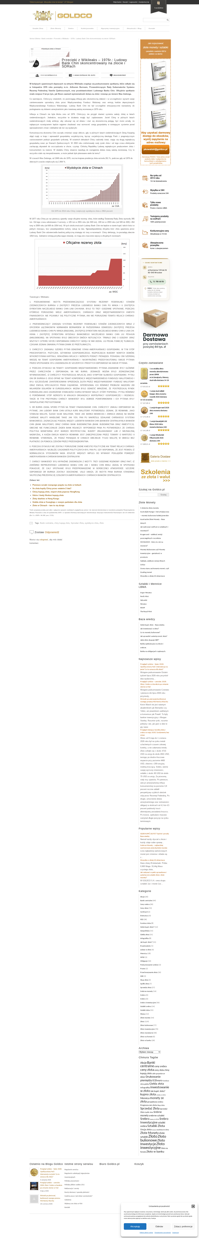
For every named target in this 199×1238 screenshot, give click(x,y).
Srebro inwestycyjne (148, 1003)
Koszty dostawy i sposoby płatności (77, 1192)
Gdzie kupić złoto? (147, 927)
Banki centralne (47, 38)
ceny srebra (160, 1066)
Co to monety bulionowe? (150, 632)
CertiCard (144, 912)
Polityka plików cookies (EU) (74, 1185)
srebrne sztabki (156, 1115)
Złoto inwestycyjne (147, 1029)
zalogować (43, 540)
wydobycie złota (91, 523)
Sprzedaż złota (145, 988)
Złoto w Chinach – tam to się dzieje (48, 505)
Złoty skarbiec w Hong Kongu (45, 499)
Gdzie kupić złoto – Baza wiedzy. (152, 625)
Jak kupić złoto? (146, 942)
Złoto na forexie (146, 1037)
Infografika (144, 938)
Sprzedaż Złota (77, 523)
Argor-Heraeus (146, 593)
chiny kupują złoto (62, 523)
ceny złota (147, 1070)
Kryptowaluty (145, 946)
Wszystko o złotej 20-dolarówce (152, 576)
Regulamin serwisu (71, 1170)
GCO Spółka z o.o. (51, 75)
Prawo (142, 969)
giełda (146, 1084)
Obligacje (143, 961)
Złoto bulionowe (146, 1025)
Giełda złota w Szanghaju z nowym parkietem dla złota (57, 502)
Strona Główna (35, 38)
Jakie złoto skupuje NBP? (149, 640)
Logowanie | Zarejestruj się (139, 2)
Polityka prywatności (72, 1181)
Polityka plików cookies (146, 1232)
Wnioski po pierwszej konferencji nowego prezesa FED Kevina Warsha (50, 1198)
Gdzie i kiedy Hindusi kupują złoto (48, 495)
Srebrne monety (146, 991)
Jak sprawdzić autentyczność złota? (153, 636)
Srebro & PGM (154, 1119)
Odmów (159, 1226)
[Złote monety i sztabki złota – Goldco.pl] (62, 22)
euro (159, 1080)
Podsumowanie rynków (149, 965)
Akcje (142, 897)
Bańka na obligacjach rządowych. (153, 651)
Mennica (143, 953)
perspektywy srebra (155, 1102)
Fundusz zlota (145, 923)
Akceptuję (135, 1226)
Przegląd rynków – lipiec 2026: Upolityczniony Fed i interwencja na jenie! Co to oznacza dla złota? (154, 666)
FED (89, 75)
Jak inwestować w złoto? (149, 629)
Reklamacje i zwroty (72, 1188)
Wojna (142, 1014)
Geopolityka (144, 931)
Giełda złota (144, 935)
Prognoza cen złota (148, 1105)
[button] (193, 1206)
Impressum (175, 1232)
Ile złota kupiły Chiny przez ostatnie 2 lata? (51, 488)
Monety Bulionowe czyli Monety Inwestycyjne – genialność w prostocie (152, 553)
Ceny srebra (144, 904)
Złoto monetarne (146, 1033)
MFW (142, 957)
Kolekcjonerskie (87, 28)
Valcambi (143, 600)
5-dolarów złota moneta (149, 508)
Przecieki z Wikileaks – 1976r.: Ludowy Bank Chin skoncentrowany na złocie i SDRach (84, 38)
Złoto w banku (145, 1040)
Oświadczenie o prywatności (163, 1232)
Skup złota (144, 980)
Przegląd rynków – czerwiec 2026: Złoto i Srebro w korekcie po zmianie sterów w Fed (154, 684)
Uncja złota (146, 1130)
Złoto (93, 75)
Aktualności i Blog (134, 28)
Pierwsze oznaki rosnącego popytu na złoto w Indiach (56, 485)
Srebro (71, 28)
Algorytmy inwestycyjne (110, 28)
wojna (154, 1130)
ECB (155, 1080)
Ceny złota (144, 908)
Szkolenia (68, 1200)
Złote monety (145, 1018)
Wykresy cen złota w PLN (73, 1204)
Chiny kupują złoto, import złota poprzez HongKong (56, 492)
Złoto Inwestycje (152, 1142)
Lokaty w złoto (145, 950)
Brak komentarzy (119, 75)
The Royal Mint (146, 612)
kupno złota (148, 1094)
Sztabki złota (145, 1010)
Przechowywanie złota (148, 972)
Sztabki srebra (145, 1006)
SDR (141, 976)
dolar (142, 1077)
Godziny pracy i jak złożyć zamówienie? (79, 1196)
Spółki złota (144, 984)
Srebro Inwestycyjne (154, 1120)
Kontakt (152, 28)
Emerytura (144, 916)
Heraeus (143, 604)
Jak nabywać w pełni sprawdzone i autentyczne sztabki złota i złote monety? (153, 875)
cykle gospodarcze (158, 1074)
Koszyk (125, 2)
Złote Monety (56, 28)
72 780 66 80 (158, 282)
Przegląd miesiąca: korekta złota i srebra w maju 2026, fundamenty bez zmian (154, 732)
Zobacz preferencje (183, 1226)
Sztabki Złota (38, 28)
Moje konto (117, 2)
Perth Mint (144, 596)
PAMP (142, 608)
